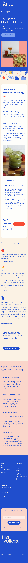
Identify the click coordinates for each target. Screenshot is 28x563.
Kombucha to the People (6, 495)
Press (17, 468)
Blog (2, 490)
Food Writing (5, 492)
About (18, 466)
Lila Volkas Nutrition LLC (18, 554)
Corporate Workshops (4, 466)
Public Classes (5, 469)
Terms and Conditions (19, 479)
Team (17, 470)
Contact (3, 472)
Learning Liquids (6, 487)
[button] (25, 3)
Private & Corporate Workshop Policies (21, 475)
